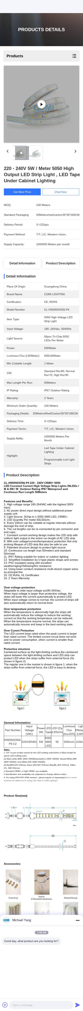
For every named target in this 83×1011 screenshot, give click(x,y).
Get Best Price (22, 191)
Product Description (60, 263)
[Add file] (5, 1005)
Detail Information (22, 263)
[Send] (78, 1005)
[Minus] (77, 920)
